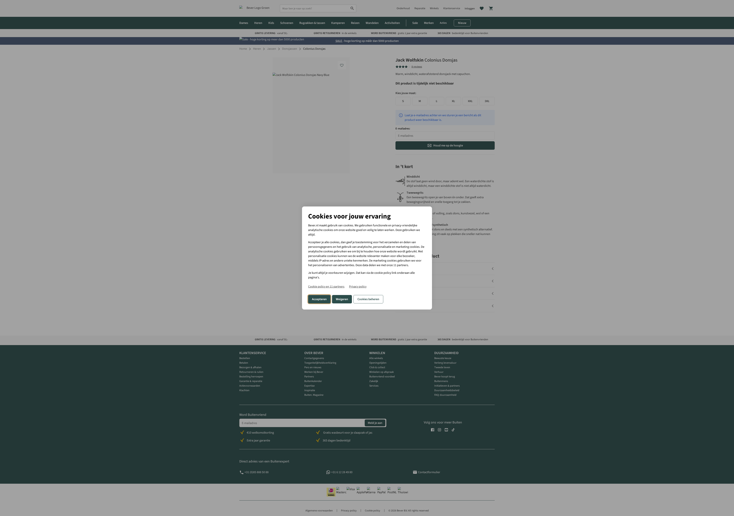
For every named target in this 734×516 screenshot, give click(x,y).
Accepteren (319, 299)
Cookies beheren (368, 299)
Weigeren (342, 299)
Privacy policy (357, 286)
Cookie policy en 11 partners (326, 286)
